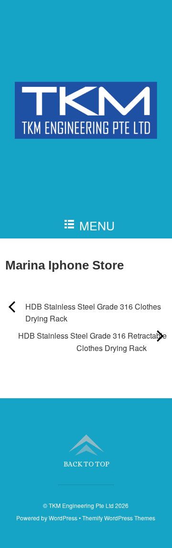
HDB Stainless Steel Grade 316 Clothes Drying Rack (83, 312)
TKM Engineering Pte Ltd (81, 505)
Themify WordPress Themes (118, 518)
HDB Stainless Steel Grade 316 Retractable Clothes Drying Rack (86, 341)
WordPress (63, 518)
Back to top (86, 464)
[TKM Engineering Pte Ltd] (86, 122)
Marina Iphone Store (64, 265)
